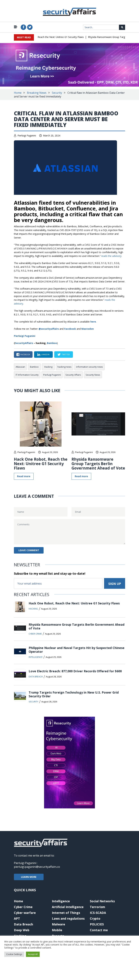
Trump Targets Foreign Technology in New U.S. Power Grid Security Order (74, 694)
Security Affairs (73, 374)
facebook (25, 354)
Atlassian (20, 366)
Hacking (48, 366)
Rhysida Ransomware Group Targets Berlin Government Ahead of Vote (98, 463)
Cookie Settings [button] (14, 954)
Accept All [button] (33, 954)
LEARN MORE (28, 876)
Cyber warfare (25, 913)
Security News (93, 374)
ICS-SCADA (98, 913)
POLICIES (97, 924)
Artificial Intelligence (68, 907)
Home (18, 93)
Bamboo (52, 343)
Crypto (95, 918)
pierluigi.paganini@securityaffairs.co (37, 867)
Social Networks (102, 901)
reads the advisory (111, 256)
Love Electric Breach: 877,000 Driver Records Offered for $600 (75, 671)
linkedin (45, 354)
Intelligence (36, 657)
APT (17, 918)
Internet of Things (66, 913)
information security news (89, 366)
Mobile (57, 930)
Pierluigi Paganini (26, 135)
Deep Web (21, 930)
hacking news (64, 366)
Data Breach (36, 676)
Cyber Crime (35, 633)
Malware (58, 924)
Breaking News (36, 93)
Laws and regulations (68, 918)
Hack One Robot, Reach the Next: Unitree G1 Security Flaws (45, 37)
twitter (66, 354)
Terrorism (97, 907)
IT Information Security (27, 374)
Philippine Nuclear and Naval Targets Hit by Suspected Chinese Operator (76, 650)
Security (57, 93)
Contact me (99, 930)
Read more (23, 476)
